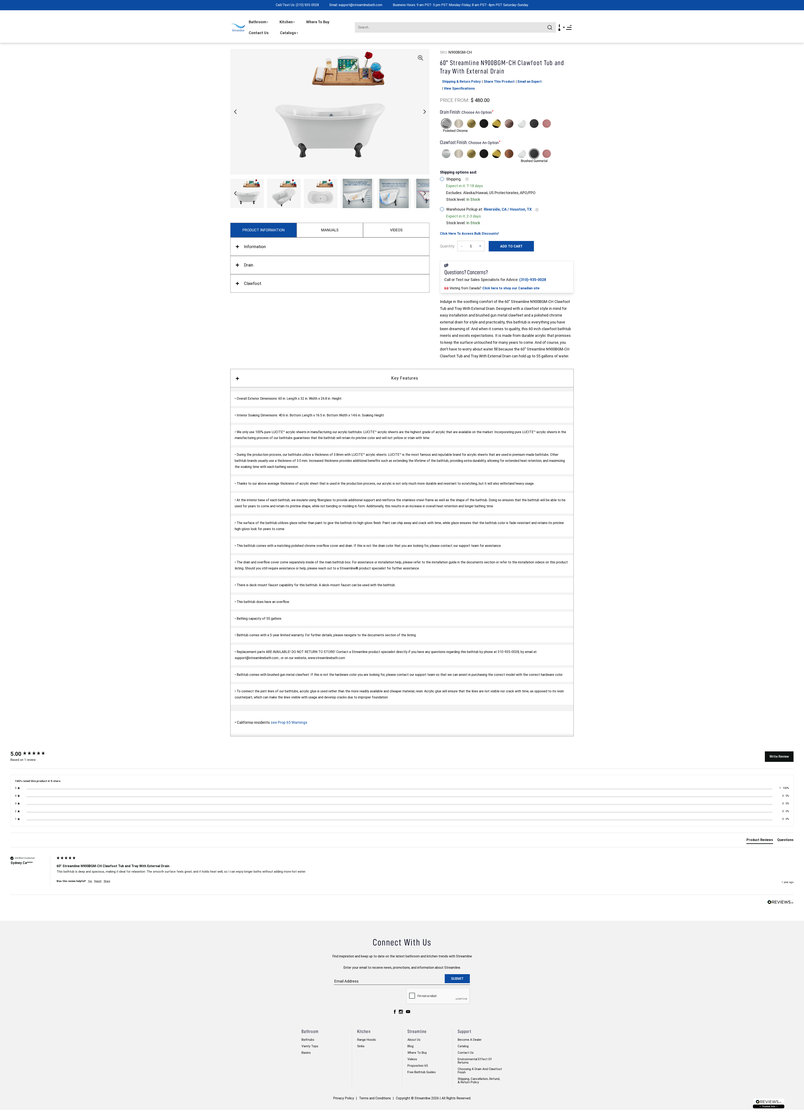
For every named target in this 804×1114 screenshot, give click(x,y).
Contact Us (259, 33)
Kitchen (286, 22)
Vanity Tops (310, 1046)
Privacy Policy (343, 1098)
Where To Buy (317, 22)
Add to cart (511, 246)
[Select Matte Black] (483, 123)
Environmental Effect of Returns (475, 1060)
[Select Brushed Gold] (471, 123)
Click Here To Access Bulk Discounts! (469, 234)
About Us (413, 1040)
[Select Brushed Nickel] (458, 123)
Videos (412, 1059)
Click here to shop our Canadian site (511, 288)
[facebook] (395, 1011)
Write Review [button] (779, 757)
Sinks (361, 1046)
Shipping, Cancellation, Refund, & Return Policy (479, 1080)
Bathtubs (308, 1040)
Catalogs (288, 33)
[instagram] (401, 1011)
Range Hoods (366, 1040)
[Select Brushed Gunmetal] (534, 123)
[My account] (559, 27)
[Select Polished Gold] (496, 123)
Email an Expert (530, 82)
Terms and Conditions (375, 1098)
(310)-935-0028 (532, 279)
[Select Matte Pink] (546, 123)
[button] (424, 111)
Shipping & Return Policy (461, 82)
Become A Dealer (470, 1040)
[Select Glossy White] (521, 123)
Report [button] (98, 881)
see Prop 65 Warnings (289, 722)
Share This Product (499, 82)
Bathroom (257, 22)
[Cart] (564, 27)
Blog (410, 1046)
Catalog (463, 1046)
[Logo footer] (768, 1103)
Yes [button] (90, 881)
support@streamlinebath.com (360, 5)
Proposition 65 (417, 1066)
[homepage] (238, 27)
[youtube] (408, 1011)
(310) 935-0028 (307, 5)
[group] (32, 754)
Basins (306, 1053)
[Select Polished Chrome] (446, 123)
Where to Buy (417, 1053)
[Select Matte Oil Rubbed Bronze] (509, 123)
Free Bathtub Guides (421, 1072)
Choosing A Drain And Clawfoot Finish (480, 1070)
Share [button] (107, 881)
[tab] (759, 841)
